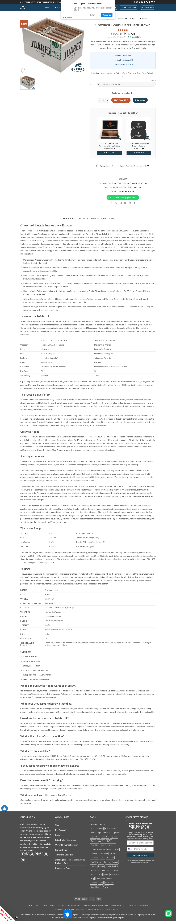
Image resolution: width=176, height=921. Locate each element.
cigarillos (105, 837)
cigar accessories (104, 833)
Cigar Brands (112, 183)
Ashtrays (103, 824)
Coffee (109, 841)
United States (95, 887)
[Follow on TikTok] (139, 2)
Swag (101, 883)
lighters (101, 866)
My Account (60, 830)
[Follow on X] (142, 2)
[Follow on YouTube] (152, 2)
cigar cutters (95, 837)
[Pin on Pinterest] (125, 203)
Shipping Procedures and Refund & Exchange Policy (70, 861)
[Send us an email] (144, 2)
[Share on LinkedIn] (130, 203)
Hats (102, 858)
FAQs (57, 835)
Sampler (94, 883)
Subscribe (106, 14)
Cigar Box (111, 187)
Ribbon (109, 879)
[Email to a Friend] (120, 203)
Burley (93, 833)
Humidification (96, 862)
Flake (117, 849)
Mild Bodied (95, 870)
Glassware (95, 858)
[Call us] (147, 2)
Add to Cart (109, 152)
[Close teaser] (16, 917)
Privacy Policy (61, 850)
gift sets (113, 854)
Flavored (94, 854)
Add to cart (121, 100)
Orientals (115, 870)
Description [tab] (68, 218)
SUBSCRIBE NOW (140, 855)
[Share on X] (116, 203)
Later (92, 14)
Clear (153, 80)
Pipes (106, 874)
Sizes (92, 84)
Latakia (93, 866)
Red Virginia (100, 879)
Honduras (110, 858)
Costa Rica (94, 845)
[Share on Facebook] (111, 203)
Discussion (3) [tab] (107, 218)
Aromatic (94, 824)
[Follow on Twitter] (32, 854)
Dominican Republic (98, 849)
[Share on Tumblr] (134, 203)
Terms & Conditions (134, 860)
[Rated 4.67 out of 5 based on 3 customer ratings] (123, 30)
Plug (92, 879)
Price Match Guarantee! (65, 840)
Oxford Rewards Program (66, 844)
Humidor (107, 862)
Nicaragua (137, 187)
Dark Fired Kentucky (108, 845)
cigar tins (101, 841)
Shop (55, 7)
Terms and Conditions (64, 854)
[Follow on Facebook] (134, 2)
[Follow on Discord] (154, 2)
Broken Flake (110, 828)
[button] (147, 8)
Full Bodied (104, 854)
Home (47, 7)
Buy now (140, 100)
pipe (100, 874)
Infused (115, 862)
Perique (93, 874)
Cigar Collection (123, 183)
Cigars (118, 187)
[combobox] (130, 849)
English (109, 849)
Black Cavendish (97, 828)
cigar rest (114, 837)
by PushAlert (69, 17)
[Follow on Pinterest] (149, 2)
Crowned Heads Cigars (138, 183)
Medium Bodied (127, 187)
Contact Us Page (62, 868)
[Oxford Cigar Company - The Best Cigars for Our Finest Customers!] (30, 7)
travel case (109, 883)
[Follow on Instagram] (137, 2)
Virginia (105, 887)
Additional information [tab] (87, 218)
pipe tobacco (114, 874)
